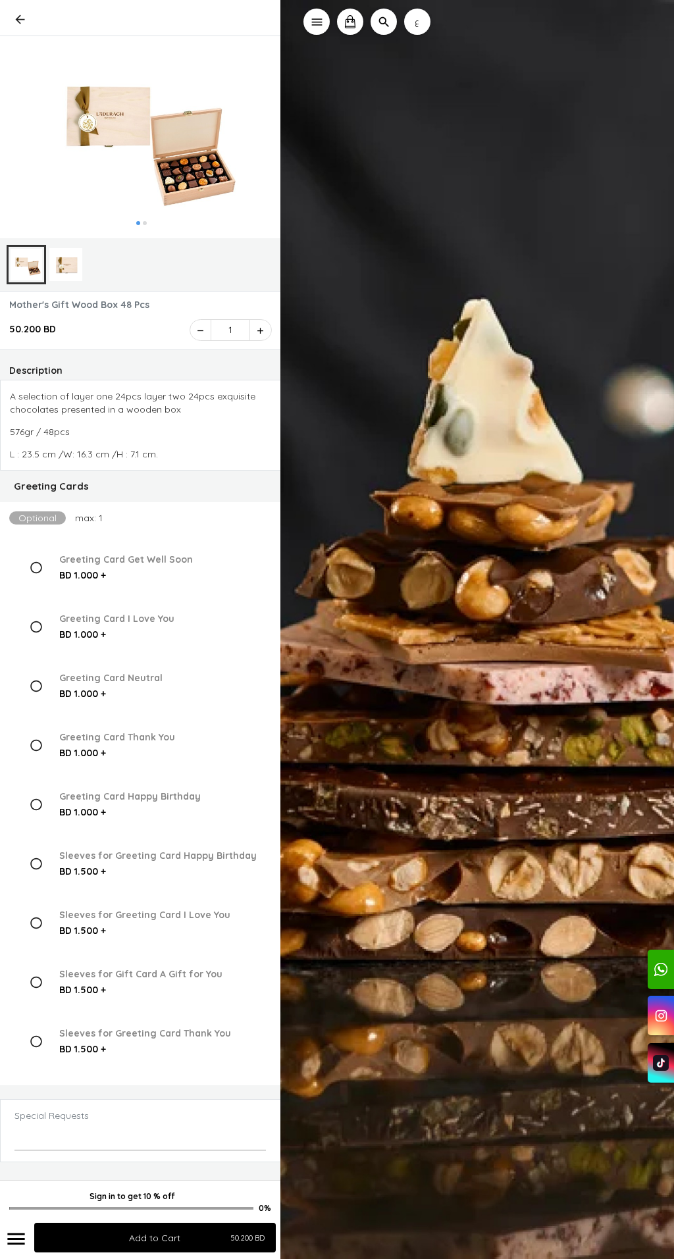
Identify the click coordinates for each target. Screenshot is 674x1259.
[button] (140, 486)
